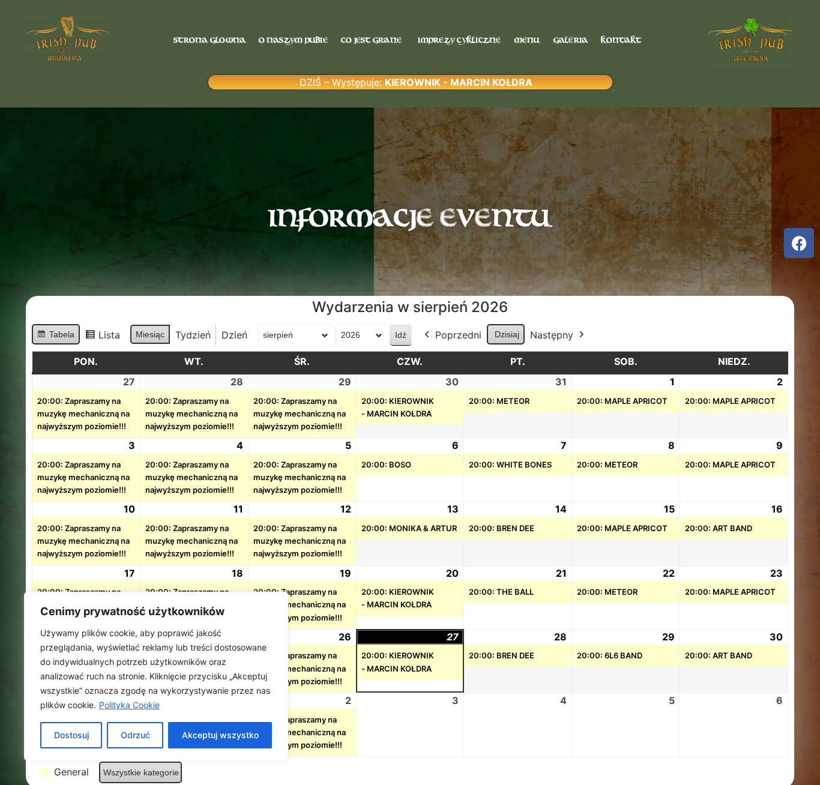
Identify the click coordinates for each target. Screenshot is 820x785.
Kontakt (621, 40)
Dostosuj (71, 735)
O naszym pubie (293, 40)
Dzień (234, 335)
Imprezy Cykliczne (459, 40)
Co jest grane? (373, 40)
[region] (156, 676)
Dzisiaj (507, 334)
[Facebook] (799, 243)
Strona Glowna (209, 40)
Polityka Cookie (129, 705)
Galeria (570, 40)
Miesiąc (150, 334)
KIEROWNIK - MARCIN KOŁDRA (458, 82)
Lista (102, 338)
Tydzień (193, 335)
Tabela (55, 337)
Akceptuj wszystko (220, 735)
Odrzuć (135, 735)
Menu (527, 40)
